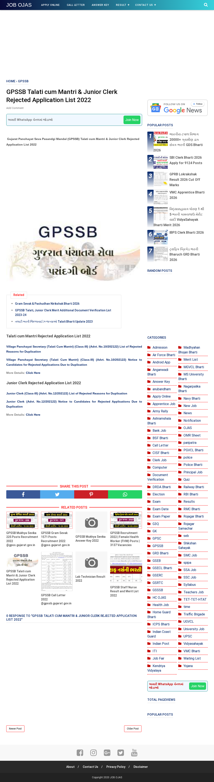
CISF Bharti (161, 453)
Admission (160, 347)
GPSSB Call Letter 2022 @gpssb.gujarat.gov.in (56, 599)
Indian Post (161, 644)
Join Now (132, 120)
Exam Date (161, 509)
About (70, 766)
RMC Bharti (191, 509)
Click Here (33, 372)
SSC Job (189, 577)
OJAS (187, 428)
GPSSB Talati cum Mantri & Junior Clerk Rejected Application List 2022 (20, 577)
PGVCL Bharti (193, 450)
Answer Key (100, 5)
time (186, 607)
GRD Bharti (160, 553)
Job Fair (158, 658)
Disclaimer (141, 766)
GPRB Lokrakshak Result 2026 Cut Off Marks (184, 179)
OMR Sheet (192, 435)
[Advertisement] (107, 44)
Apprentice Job (164, 404)
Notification (192, 421)
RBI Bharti (190, 494)
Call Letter (76, 5)
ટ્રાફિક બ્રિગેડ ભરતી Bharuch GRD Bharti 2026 (184, 254)
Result (121, 5)
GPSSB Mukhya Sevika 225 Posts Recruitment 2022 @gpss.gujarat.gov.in (22, 539)
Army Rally (160, 411)
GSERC (158, 575)
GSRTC (158, 583)
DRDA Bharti (162, 487)
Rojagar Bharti (193, 516)
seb (186, 536)
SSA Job (189, 570)
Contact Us (144, 5)
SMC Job (190, 555)
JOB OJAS (19, 5)
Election (159, 494)
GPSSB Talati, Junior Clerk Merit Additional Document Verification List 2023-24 (63, 313)
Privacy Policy (115, 766)
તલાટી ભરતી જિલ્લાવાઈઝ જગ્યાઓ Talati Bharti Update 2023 (54, 321)
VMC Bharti (191, 651)
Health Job (161, 605)
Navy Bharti (191, 398)
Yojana (188, 666)
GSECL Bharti (162, 568)
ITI (155, 651)
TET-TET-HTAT (195, 599)
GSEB (157, 561)
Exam (156, 502)
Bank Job (159, 431)
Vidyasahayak (193, 644)
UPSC (187, 636)
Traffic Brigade (194, 614)
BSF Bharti (160, 438)
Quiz (186, 479)
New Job (190, 406)
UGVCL (188, 622)
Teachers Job (193, 592)
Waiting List (192, 658)
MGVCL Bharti (193, 367)
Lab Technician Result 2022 (90, 578)
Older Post (133, 728)
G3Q (156, 524)
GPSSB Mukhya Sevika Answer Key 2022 (90, 539)
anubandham (162, 389)
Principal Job (193, 472)
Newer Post (15, 728)
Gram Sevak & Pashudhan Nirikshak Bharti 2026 (47, 303)
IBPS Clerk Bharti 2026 (186, 232)
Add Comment (15, 108)
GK (155, 531)
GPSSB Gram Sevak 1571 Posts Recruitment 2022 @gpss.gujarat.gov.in (55, 539)
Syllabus (189, 585)
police (187, 457)
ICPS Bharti (161, 624)
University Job (193, 629)
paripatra (189, 443)
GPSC (157, 538)
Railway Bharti (193, 487)
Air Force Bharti (164, 355)
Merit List (190, 360)
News (187, 413)
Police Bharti (192, 465)
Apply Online (50, 5)
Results (189, 502)
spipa (187, 563)
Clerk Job (160, 460)
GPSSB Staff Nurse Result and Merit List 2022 (124, 591)
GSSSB (158, 590)
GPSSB (158, 546)
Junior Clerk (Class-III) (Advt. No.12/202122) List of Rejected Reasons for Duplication (66, 393)
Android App (161, 362)
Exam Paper (161, 516)
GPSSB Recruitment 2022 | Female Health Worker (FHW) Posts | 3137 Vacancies (125, 539)
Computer (160, 467)
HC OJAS (159, 598)
